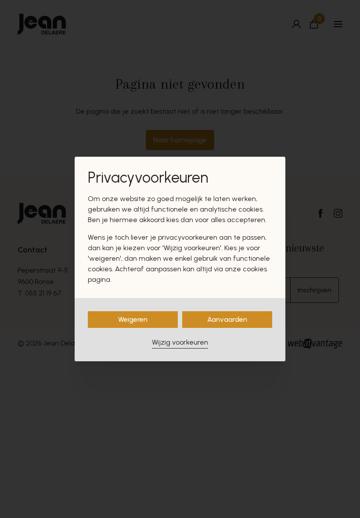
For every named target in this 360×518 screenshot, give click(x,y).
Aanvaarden (227, 319)
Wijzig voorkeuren (180, 342)
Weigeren (133, 319)
